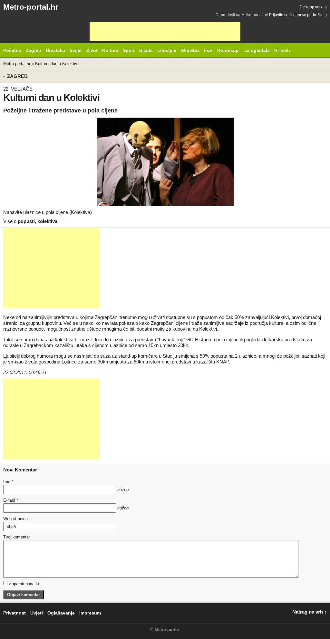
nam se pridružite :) (310, 15)
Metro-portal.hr (30, 7)
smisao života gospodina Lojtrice (42, 361)
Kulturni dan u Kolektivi (56, 63)
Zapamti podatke (24, 583)
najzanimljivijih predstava (48, 317)
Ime (8, 481)
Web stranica (15, 518)
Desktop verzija (313, 7)
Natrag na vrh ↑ (309, 612)
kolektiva (47, 221)
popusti (26, 221)
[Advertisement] (165, 31)
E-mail (10, 500)
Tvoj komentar (16, 537)
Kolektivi (280, 317)
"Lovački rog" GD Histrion (184, 339)
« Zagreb (15, 76)
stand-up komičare (138, 356)
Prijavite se (278, 15)
